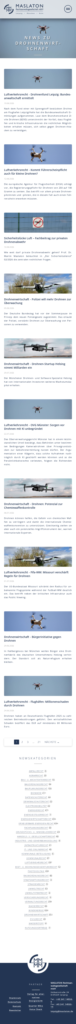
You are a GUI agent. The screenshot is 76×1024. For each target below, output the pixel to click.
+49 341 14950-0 (62, 1000)
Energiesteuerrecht (36, 814)
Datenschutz (14, 1002)
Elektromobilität (36, 806)
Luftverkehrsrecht (36, 862)
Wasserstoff (36, 923)
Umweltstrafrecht (36, 892)
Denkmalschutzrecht (36, 801)
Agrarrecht (36, 775)
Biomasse (36, 793)
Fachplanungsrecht (36, 827)
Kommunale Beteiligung (36, 853)
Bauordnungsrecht (36, 784)
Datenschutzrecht (36, 797)
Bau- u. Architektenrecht (36, 779)
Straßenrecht (36, 884)
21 (39, 742)
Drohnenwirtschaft (36, 914)
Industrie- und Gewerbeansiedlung (36, 840)
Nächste (52, 742)
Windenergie (36, 910)
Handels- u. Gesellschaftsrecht (36, 836)
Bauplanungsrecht (36, 788)
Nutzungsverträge (36, 927)
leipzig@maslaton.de (62, 1011)
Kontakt (17, 1006)
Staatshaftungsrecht (36, 879)
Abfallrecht (36, 771)
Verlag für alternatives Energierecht (35, 997)
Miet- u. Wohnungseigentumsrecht (36, 866)
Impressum (15, 998)
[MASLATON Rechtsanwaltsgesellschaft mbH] (23, 9)
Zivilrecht (36, 919)
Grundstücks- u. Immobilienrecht (36, 832)
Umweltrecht (36, 888)
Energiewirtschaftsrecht (36, 819)
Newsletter (15, 1010)
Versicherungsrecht (36, 897)
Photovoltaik (36, 871)
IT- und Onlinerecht (36, 849)
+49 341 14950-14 (61, 1005)
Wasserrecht (36, 906)
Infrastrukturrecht (36, 845)
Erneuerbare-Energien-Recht (36, 823)
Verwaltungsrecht (36, 901)
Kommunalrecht (36, 858)
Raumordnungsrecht (36, 875)
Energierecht (36, 810)
